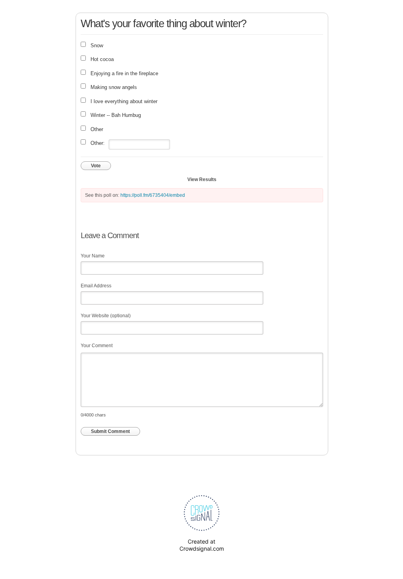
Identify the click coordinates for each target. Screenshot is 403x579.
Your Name (93, 256)
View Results (201, 179)
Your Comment (97, 345)
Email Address (96, 286)
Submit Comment (110, 431)
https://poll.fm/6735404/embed (152, 195)
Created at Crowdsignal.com (201, 545)
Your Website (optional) (106, 315)
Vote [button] (96, 165)
